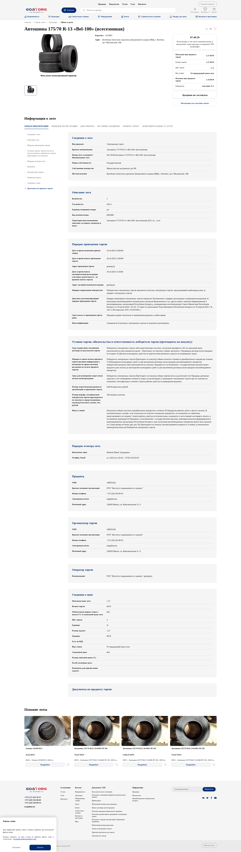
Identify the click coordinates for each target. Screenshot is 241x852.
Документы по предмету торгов (40, 188)
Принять (40, 847)
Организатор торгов (35, 172)
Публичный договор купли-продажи (104, 804)
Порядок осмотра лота (36, 161)
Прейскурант (96, 801)
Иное (76, 821)
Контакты (142, 4)
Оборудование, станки (80, 800)
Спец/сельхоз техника (79, 812)
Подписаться (209, 789)
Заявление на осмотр (99, 836)
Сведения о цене (33, 183)
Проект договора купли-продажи (103, 808)
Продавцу (102, 4)
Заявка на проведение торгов (102, 829)
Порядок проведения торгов (38, 145)
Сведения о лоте (33, 134)
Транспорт (78, 795)
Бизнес (77, 808)
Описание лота (33, 140)
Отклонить (16, 847)
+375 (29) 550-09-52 (32, 803)
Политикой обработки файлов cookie (24, 839)
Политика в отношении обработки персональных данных (109, 796)
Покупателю (114, 4)
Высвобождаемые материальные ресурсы (143, 800)
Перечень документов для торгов (103, 832)
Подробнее (45, 765)
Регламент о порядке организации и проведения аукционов (108, 821)
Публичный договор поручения (102, 825)
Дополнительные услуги (157, 126)
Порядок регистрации (64, 126)
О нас (133, 4)
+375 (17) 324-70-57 (32, 797)
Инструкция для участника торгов (195, 103)
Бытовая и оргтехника (79, 817)
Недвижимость (80, 792)
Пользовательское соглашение (102, 792)
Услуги (125, 4)
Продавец (31, 167)
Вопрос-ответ (131, 126)
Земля (77, 804)
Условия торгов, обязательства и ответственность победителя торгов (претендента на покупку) (41, 153)
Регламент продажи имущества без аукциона (107, 811)
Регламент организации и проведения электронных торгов (109, 815)
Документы (87, 126)
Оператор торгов (34, 177)
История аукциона (108, 126)
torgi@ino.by (29, 807)
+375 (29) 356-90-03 (32, 800)
